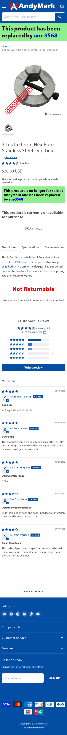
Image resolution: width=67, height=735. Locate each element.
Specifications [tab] (30, 247)
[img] (10, 391)
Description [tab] (9, 247)
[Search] (60, 16)
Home (5, 46)
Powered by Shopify (33, 727)
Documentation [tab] (55, 247)
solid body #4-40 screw (15, 266)
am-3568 (46, 35)
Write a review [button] (33, 367)
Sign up (54, 678)
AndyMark (11, 157)
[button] (10, 163)
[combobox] (28, 16)
